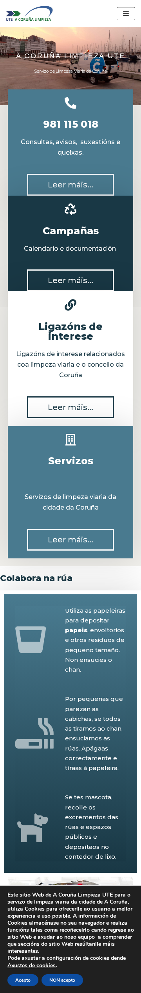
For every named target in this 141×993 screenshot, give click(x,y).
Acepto (23, 980)
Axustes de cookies (31, 965)
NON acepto (62, 980)
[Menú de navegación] (126, 13)
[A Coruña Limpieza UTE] (29, 13)
